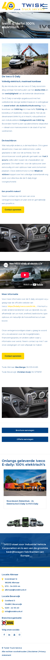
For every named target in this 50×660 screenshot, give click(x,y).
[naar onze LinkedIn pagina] (9, 634)
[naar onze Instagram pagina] (19, 634)
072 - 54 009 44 (12, 586)
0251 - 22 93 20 (12, 608)
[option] (25, 238)
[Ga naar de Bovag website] (8, 622)
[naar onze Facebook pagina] (4, 634)
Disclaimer (33, 651)
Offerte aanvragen (25, 439)
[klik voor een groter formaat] (25, 59)
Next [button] (48, 238)
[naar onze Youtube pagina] (14, 634)
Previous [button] (2, 238)
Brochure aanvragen (25, 430)
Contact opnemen (13, 210)
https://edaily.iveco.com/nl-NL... (22, 306)
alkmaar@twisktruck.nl (15, 590)
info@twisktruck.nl (13, 611)
